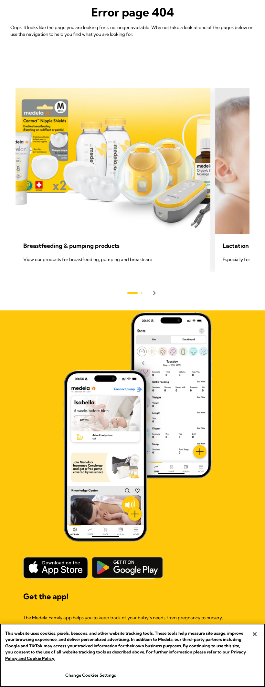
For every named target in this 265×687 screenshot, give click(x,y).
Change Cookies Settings (90, 675)
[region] (132, 655)
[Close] (255, 634)
